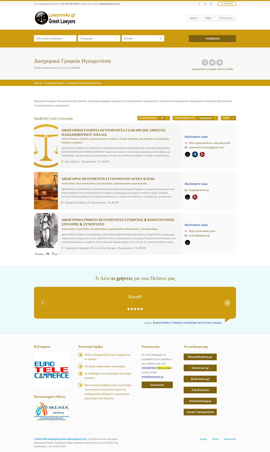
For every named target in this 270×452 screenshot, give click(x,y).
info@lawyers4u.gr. (153, 376)
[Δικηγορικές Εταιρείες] (195, 154)
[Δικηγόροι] (202, 154)
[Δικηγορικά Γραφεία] (187, 154)
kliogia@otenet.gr (199, 190)
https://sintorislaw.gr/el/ (202, 231)
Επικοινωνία (226, 18)
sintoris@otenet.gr (199, 235)
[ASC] (233, 118)
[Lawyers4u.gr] (55, 18)
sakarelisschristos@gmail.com (206, 147)
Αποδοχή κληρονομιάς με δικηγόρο (105, 366)
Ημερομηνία (205, 118)
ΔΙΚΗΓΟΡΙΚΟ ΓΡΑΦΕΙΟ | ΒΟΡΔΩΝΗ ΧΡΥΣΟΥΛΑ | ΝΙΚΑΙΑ (188, 322)
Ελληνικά (227, 3)
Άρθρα (208, 18)
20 (162, 118)
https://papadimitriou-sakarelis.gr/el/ (209, 142)
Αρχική (193, 18)
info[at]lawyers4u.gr (109, 4)
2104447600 (156, 367)
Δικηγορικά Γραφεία (55, 83)
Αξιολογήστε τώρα (196, 136)
